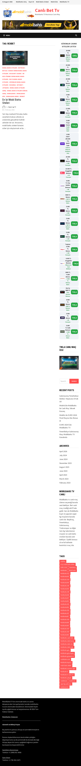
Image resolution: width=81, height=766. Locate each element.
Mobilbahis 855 (64, 604)
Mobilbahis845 (64, 589)
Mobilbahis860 (64, 635)
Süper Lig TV (12, 107)
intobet (20, 85)
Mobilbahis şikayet (65, 678)
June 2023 (63, 471)
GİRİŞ (74, 55)
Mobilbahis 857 (64, 613)
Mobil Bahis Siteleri (42, 2)
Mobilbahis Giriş (21, 2)
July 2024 (63, 455)
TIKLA (74, 70)
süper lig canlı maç (65, 684)
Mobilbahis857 (64, 616)
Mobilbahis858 (64, 622)
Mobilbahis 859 (64, 629)
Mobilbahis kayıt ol (65, 662)
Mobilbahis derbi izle (66, 644)
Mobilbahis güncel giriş (67, 653)
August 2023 (64, 467)
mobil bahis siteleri (9, 68)
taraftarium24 (64, 687)
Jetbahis (5, 88)
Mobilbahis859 (64, 626)
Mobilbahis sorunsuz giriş (67, 669)
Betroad (21, 68)
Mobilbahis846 (64, 595)
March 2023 (63, 479)
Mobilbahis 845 (64, 586)
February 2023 (64, 483)
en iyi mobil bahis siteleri (67, 564)
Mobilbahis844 (64, 583)
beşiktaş (62, 561)
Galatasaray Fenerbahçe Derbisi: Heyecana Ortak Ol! (68, 399)
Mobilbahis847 (64, 598)
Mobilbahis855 (64, 601)
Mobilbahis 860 (64, 632)
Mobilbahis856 (64, 607)
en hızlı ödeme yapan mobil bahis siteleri (13, 76)
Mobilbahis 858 (64, 619)
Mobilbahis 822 (64, 573)
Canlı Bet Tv (47, 10)
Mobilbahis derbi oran (66, 647)
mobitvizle (72, 681)
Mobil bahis (72, 570)
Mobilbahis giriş (65, 650)
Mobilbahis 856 (64, 610)
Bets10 (4, 71)
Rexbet (22, 96)
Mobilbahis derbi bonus (67, 641)
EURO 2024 (63, 567)
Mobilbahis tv (64, 672)
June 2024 (63, 459)
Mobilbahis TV (64, 2)
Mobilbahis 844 (64, 580)
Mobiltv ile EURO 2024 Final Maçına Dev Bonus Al (68, 418)
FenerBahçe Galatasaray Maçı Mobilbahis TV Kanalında (69, 434)
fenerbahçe (72, 567)
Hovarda (12, 85)
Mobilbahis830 (64, 576)
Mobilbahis (11, 93)
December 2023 (65, 463)
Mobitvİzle (54, 2)
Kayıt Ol (31, 2)
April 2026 (63, 451)
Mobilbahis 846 (64, 592)
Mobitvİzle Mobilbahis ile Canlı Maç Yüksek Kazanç (67, 408)
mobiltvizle (63, 681)
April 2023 (63, 475)
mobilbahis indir (12, 96)
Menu (8, 35)
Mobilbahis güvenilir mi (67, 656)
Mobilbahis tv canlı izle (67, 675)
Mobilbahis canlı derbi (66, 638)
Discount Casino (15, 73)
